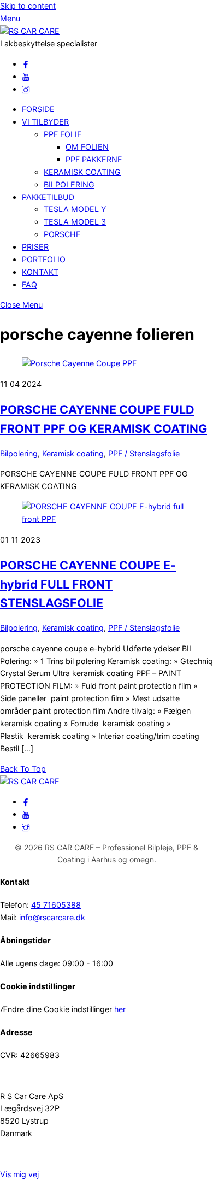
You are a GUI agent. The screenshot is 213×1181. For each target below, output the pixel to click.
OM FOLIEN (87, 146)
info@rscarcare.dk (52, 917)
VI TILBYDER (45, 121)
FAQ (29, 284)
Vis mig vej (19, 1174)
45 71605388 (56, 904)
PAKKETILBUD (48, 197)
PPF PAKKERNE (94, 159)
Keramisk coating (73, 453)
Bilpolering (19, 453)
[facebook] (25, 63)
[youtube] (25, 76)
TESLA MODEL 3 (75, 221)
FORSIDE (38, 109)
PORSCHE (62, 234)
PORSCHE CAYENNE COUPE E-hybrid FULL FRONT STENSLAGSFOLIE (88, 584)
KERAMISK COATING (82, 172)
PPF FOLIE (63, 134)
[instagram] (25, 88)
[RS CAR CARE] (30, 31)
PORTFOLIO (44, 259)
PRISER (35, 246)
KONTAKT (40, 272)
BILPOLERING (69, 184)
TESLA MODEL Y (75, 209)
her (120, 1009)
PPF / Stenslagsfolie (144, 453)
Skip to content (28, 5)
